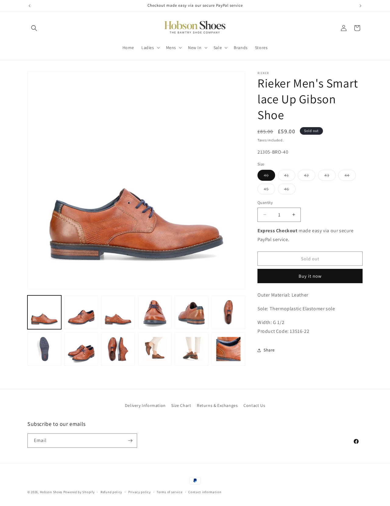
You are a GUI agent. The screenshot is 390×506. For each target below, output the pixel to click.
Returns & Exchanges (217, 405)
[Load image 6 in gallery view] (228, 312)
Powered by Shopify (79, 492)
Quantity (265, 202)
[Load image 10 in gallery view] (155, 349)
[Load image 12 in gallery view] (228, 349)
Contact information (204, 492)
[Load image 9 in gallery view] (118, 349)
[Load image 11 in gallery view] (191, 349)
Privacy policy (139, 492)
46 (290, 190)
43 (330, 176)
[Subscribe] (130, 440)
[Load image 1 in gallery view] (44, 312)
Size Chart (181, 405)
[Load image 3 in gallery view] (118, 312)
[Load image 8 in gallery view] (81, 349)
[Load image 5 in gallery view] (191, 312)
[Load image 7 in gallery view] (44, 349)
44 (350, 176)
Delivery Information (145, 405)
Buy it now (310, 276)
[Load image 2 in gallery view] (81, 312)
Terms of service (169, 492)
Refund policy (111, 492)
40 (269, 176)
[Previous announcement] (29, 6)
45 (269, 190)
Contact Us (254, 405)
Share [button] (269, 350)
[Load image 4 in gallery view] (155, 312)
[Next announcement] (360, 6)
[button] (34, 28)
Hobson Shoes (51, 492)
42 (309, 176)
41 (289, 176)
